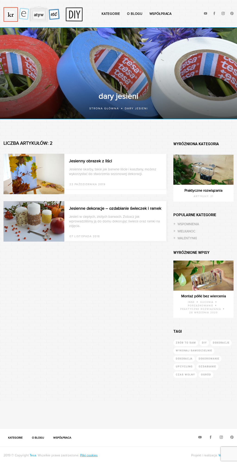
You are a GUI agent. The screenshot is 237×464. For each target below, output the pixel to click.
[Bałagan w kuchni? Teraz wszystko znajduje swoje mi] (15, 412)
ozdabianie (207, 366)
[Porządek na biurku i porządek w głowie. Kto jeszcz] (103, 412)
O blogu (135, 14)
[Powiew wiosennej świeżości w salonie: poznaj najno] (44, 412)
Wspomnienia (188, 224)
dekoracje (221, 342)
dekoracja (184, 358)
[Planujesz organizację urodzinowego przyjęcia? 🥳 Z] (192, 412)
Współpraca (161, 14)
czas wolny (185, 374)
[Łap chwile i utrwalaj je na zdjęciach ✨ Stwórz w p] (222, 412)
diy (204, 342)
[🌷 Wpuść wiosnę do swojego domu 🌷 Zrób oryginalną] (163, 412)
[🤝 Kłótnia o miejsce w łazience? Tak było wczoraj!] (133, 412)
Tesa (33, 455)
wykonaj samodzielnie (194, 350)
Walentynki (187, 238)
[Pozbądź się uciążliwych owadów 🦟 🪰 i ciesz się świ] (74, 412)
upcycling (184, 366)
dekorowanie (209, 358)
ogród (206, 374)
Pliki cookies (89, 455)
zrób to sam (186, 342)
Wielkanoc (186, 231)
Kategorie (111, 14)
